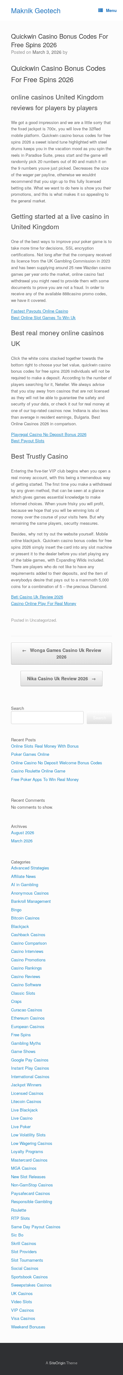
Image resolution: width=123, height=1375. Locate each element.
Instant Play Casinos (30, 1068)
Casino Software (26, 984)
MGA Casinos (24, 1168)
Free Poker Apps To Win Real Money (45, 779)
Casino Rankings (26, 968)
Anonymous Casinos (30, 893)
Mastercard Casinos (29, 1160)
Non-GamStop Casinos (32, 1185)
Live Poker (21, 1126)
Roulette (18, 1210)
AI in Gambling (24, 884)
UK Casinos (22, 1293)
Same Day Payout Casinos (36, 1227)
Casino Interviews (27, 951)
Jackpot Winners (26, 1085)
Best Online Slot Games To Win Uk (43, 317)
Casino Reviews (25, 976)
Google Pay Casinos (30, 1060)
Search (17, 708)
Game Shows (23, 1051)
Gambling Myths (26, 1043)
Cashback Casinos (28, 934)
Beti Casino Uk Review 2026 (37, 597)
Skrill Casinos (23, 1243)
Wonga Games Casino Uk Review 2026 (61, 653)
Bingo (16, 910)
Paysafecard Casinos (30, 1193)
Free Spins (21, 1035)
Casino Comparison (29, 943)
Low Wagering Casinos (31, 1143)
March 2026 (21, 841)
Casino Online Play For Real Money (43, 603)
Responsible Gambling (31, 1201)
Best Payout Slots (27, 441)
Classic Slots (23, 993)
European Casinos (27, 1026)
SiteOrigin (57, 1362)
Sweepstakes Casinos (31, 1285)
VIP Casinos (22, 1310)
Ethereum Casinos (28, 1018)
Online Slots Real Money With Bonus (45, 746)
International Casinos (30, 1076)
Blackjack (20, 926)
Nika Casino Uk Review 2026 (61, 678)
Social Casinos (24, 1268)
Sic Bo (17, 1235)
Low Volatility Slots (28, 1135)
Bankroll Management (31, 901)
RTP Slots (20, 1218)
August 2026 (22, 832)
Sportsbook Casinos (29, 1277)
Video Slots (21, 1301)
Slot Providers (24, 1251)
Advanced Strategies (30, 868)
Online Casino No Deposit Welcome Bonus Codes (56, 763)
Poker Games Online (30, 754)
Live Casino (21, 1118)
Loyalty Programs (27, 1151)
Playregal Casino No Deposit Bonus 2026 (48, 434)
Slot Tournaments (27, 1260)
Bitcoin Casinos (25, 918)
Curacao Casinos (26, 1010)
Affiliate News (23, 876)
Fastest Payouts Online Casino (39, 311)
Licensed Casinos (27, 1093)
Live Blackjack (24, 1110)
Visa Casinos (23, 1318)
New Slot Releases (28, 1177)
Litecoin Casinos (26, 1101)
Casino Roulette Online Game (38, 771)
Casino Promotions (28, 960)
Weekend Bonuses (28, 1327)
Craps (16, 1001)
